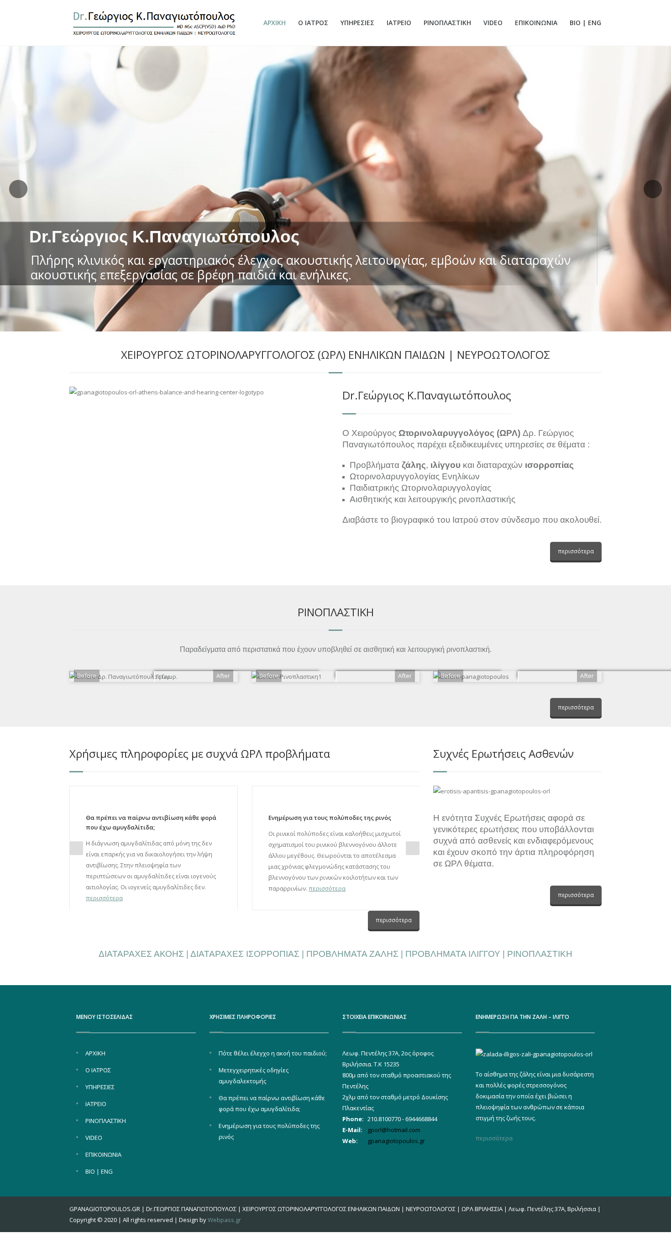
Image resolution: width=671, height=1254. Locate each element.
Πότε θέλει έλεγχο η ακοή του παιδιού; (273, 1053)
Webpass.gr (224, 1220)
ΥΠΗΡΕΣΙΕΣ (357, 22)
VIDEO (493, 22)
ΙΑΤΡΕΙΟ (399, 22)
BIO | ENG (585, 22)
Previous (76, 848)
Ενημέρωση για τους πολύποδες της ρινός (329, 817)
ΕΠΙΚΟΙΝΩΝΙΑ (536, 22)
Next (412, 848)
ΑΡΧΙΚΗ (274, 22)
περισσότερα (576, 551)
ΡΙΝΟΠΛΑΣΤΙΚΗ (447, 22)
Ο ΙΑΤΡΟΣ (313, 22)
